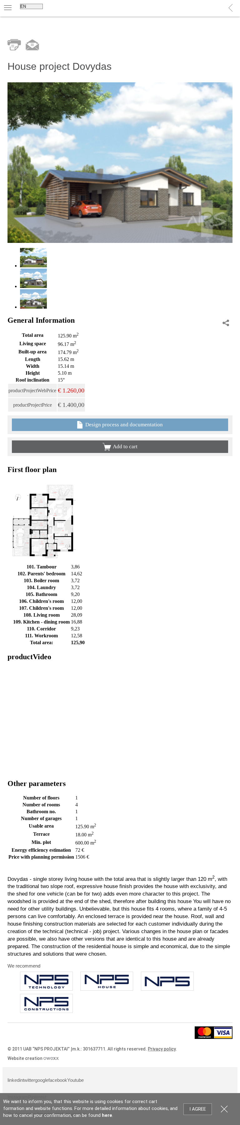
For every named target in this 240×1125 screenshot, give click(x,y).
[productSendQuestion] (32, 44)
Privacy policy (162, 1048)
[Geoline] (46, 1003)
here (107, 1115)
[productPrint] (14, 44)
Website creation (25, 1058)
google (41, 1080)
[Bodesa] (106, 981)
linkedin (15, 1080)
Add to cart (125, 446)
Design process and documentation (123, 425)
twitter (29, 1080)
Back (230, 8)
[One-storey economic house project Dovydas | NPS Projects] (120, 241)
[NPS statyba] (46, 981)
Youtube (75, 1080)
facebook (57, 1080)
